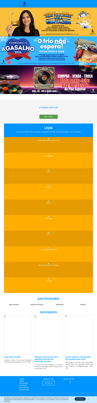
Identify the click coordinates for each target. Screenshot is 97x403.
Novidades (23, 383)
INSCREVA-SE (48, 383)
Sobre (21, 379)
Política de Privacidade (24, 389)
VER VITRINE (48, 117)
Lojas (21, 381)
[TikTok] (70, 382)
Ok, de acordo (80, 399)
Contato (23, 385)
